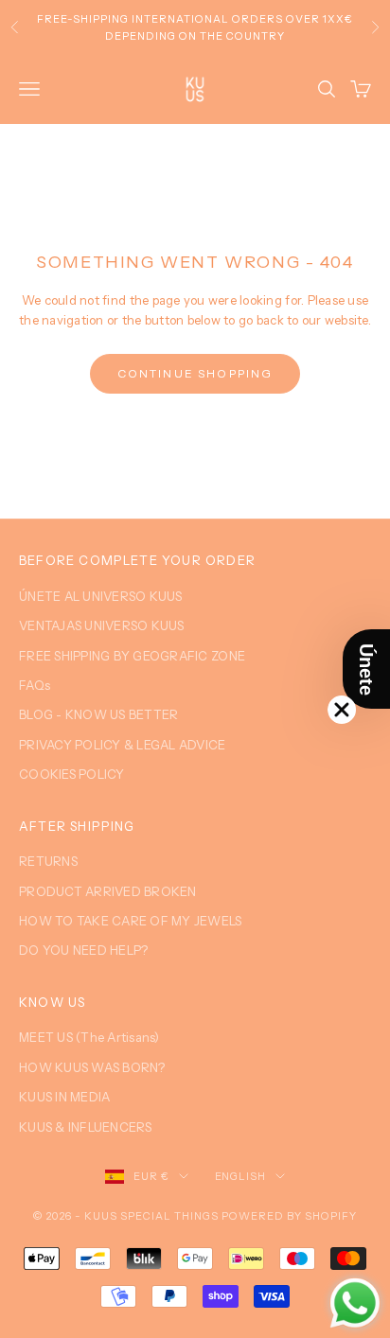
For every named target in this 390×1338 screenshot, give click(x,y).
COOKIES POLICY (72, 774)
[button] (366, 669)
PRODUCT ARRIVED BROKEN (108, 891)
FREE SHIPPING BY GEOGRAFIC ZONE (132, 655)
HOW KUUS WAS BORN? (92, 1067)
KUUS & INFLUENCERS (85, 1127)
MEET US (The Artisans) (89, 1037)
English (241, 1176)
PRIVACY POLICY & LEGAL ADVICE (122, 744)
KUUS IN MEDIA (64, 1096)
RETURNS (48, 861)
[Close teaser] (342, 709)
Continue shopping (195, 373)
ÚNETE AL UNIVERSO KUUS (101, 596)
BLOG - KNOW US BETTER (98, 714)
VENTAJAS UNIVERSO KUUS (102, 625)
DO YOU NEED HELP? (83, 950)
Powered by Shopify (289, 1216)
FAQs (34, 685)
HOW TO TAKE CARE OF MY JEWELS (130, 920)
